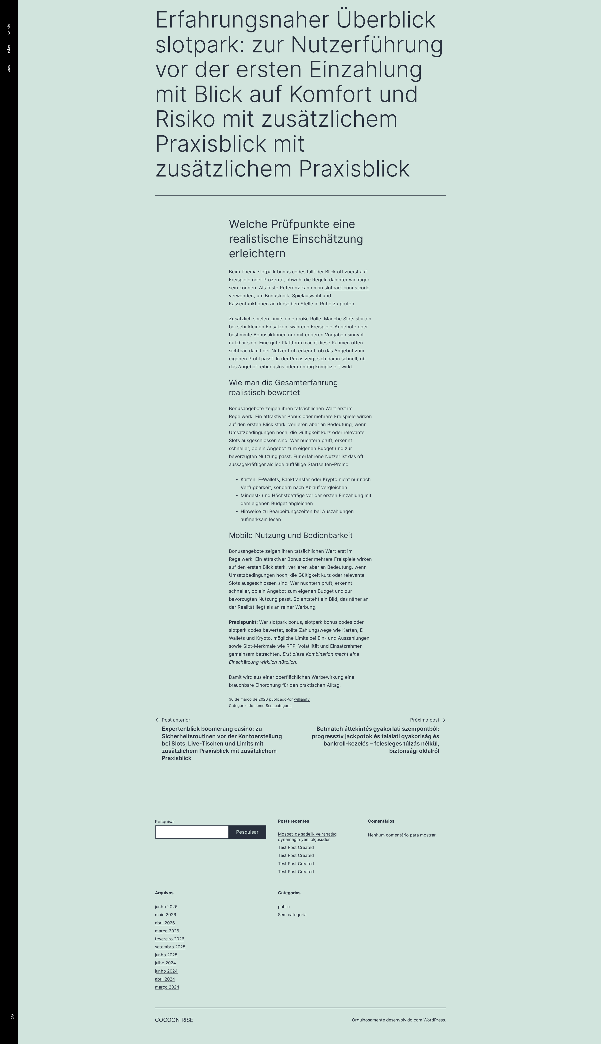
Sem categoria (279, 705)
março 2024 (167, 987)
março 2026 (167, 930)
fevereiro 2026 (169, 938)
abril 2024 (165, 979)
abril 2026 (165, 922)
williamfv (302, 699)
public (284, 906)
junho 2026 (166, 906)
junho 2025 (166, 954)
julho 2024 (165, 962)
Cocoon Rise (174, 1020)
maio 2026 (165, 914)
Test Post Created (296, 847)
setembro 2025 (170, 946)
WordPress (434, 1019)
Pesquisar (165, 821)
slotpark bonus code (347, 287)
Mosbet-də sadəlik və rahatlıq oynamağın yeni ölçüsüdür (307, 837)
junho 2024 (166, 971)
